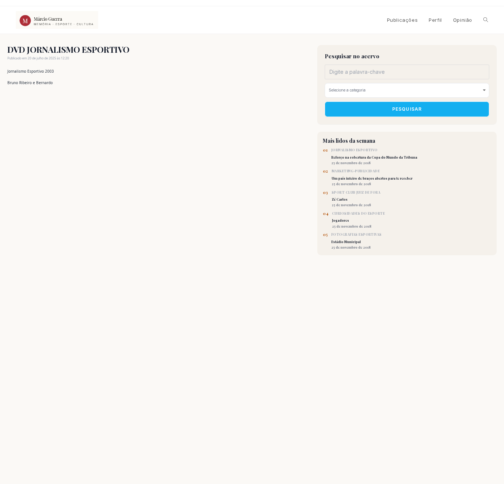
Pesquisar (407, 109)
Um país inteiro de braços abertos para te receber (372, 177)
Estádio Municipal (356, 240)
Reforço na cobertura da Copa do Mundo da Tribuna (374, 156)
